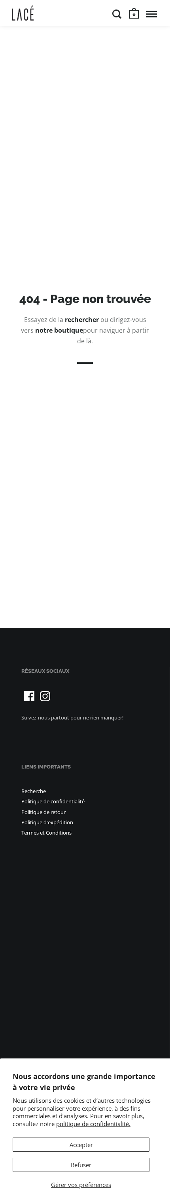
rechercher (82, 319)
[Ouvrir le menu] (151, 13)
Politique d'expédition (47, 822)
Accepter (81, 1145)
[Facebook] (29, 696)
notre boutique (59, 330)
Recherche (33, 791)
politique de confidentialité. (93, 1124)
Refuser (81, 1165)
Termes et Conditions (46, 832)
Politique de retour (43, 812)
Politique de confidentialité (53, 801)
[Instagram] (45, 696)
